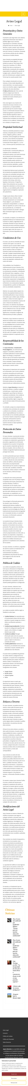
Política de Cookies (7, 1036)
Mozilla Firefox (8, 673)
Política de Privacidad (8, 1039)
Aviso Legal (6, 1030)
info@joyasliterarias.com (9, 91)
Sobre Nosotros (7, 1042)
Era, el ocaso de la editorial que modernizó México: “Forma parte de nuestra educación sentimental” (17, 927)
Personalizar (14, 1078)
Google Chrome (8, 671)
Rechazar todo (14, 1082)
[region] (14, 1072)
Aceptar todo (14, 1074)
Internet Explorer (9, 675)
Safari (6, 677)
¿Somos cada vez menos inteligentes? (17, 988)
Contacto (5, 1033)
